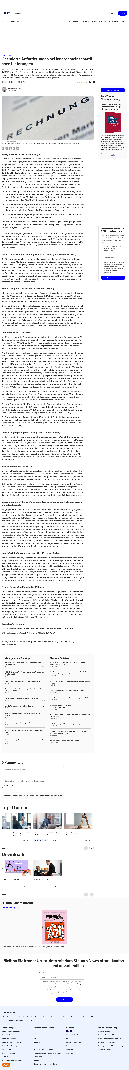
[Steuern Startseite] (7, 13)
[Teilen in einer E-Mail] (3, 149)
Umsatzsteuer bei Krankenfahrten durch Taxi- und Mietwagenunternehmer (68, 732)
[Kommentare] (93, 82)
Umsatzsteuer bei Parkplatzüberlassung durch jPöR (69, 698)
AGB (69, 982)
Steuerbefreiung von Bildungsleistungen (19, 723)
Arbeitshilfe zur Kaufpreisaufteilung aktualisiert (22, 681)
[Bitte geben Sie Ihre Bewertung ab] (84, 82)
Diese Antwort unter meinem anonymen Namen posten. (25, 781)
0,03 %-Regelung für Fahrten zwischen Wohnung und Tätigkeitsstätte (24, 673)
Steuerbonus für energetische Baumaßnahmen (22, 698)
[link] (4, 21)
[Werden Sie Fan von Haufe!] (71, 1031)
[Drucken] (89, 82)
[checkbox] (3, 781)
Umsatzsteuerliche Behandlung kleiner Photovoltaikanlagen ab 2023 (24, 690)
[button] (122, 13)
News (4, 82)
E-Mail (41, 973)
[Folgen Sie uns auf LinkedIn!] (67, 1031)
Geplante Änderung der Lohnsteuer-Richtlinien (67, 690)
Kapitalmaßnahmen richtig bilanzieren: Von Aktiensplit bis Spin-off (70, 715)
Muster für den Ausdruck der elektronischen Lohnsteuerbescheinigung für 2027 (69, 673)
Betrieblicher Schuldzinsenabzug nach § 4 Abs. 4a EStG (23, 731)
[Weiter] (91, 848)
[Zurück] (86, 848)
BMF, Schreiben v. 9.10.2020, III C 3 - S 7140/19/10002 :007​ (29, 632)
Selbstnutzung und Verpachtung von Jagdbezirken (68, 724)
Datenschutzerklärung (74, 984)
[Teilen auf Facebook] (10, 149)
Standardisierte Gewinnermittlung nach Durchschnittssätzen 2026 (67, 663)
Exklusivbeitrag (41, 840)
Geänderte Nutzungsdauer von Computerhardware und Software (23, 663)
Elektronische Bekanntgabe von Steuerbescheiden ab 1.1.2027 (70, 682)
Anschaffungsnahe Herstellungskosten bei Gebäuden (24, 706)
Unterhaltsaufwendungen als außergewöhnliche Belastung (22, 714)
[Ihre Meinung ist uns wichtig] (6, 1065)
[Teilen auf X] (6, 149)
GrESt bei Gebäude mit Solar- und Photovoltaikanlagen (62, 706)
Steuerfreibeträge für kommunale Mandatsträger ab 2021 (24, 741)
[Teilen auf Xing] (14, 149)
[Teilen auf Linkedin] (17, 149)
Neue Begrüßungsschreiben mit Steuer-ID (65, 741)
